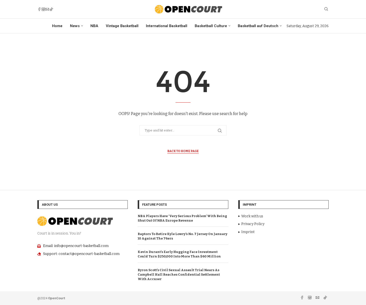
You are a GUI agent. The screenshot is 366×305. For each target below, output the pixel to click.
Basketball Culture (211, 26)
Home (57, 26)
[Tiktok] (51, 9)
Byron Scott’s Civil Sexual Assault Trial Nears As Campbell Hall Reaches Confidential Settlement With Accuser (179, 274)
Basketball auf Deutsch (258, 26)
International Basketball (166, 26)
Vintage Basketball (122, 26)
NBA (94, 26)
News (75, 26)
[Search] (326, 9)
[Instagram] (43, 9)
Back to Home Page (183, 151)
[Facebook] (39, 9)
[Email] (47, 9)
